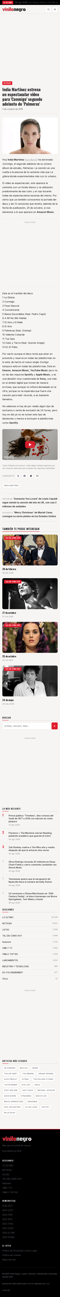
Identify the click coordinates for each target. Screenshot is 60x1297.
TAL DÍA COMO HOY (12, 1179)
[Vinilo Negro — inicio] (14, 9)
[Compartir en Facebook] (24, 476)
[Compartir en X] (18, 476)
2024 (7, 1214)
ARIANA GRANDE (45, 1074)
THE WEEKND (28, 1074)
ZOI (47, 1284)
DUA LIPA (26, 1085)
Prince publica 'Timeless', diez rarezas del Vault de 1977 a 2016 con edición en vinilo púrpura (31, 818)
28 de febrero (9, 569)
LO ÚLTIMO (7, 1165)
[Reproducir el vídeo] (30, 444)
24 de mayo (8, 700)
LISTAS (5, 1174)
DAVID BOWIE (10, 1096)
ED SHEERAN (9, 1068)
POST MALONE (10, 1090)
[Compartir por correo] (37, 476)
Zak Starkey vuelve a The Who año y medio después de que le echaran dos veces (32, 849)
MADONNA (32, 1101)
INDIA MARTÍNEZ (11, 485)
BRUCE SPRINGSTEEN (13, 1101)
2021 (8, 1228)
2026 (7, 1206)
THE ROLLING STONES (43, 1079)
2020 (8, 1232)
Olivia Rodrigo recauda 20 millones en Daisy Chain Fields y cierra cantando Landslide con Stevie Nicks (33, 865)
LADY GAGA (27, 1090)
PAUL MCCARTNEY (12, 1107)
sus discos (31, 159)
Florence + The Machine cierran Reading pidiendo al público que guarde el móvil (30, 834)
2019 (8, 1237)
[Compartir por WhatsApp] (30, 476)
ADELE (37, 1085)
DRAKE (35, 1068)
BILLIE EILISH (9, 1113)
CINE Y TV (7, 1188)
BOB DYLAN (41, 1096)
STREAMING (26, 1096)
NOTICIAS (7, 83)
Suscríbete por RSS (11, 1151)
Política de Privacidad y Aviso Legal (19, 1250)
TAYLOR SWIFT (11, 1074)
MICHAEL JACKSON (46, 1090)
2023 (7, 1219)
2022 (7, 1223)
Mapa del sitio (9, 1259)
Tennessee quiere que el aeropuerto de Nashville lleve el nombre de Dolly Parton (30, 880)
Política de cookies (11, 1255)
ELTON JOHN (31, 1107)
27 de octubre (9, 612)
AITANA (25, 1079)
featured (6, 1183)
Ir (54, 725)
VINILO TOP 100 (10, 1192)
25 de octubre (9, 656)
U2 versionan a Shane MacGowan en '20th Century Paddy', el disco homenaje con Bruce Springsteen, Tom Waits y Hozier (33, 896)
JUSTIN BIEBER (10, 1085)
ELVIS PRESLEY (10, 1079)
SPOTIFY (46, 1107)
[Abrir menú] (55, 9)
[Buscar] (48, 9)
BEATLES (24, 1068)
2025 (7, 1210)
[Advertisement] (30, 45)
